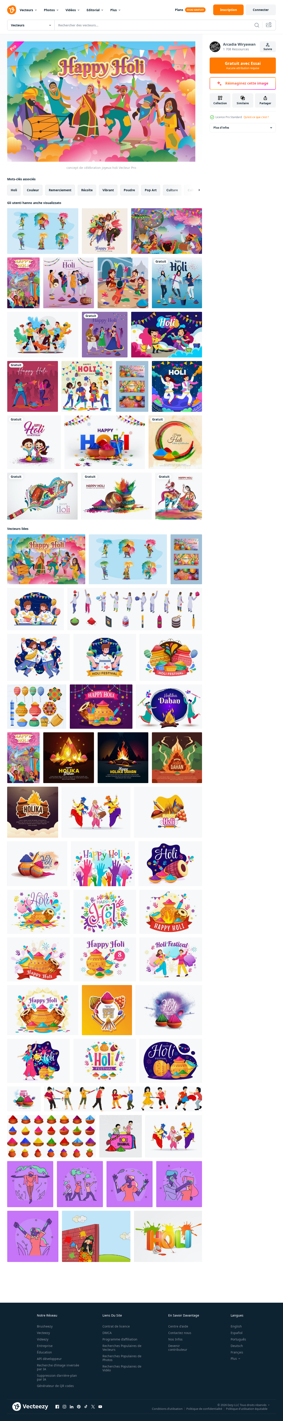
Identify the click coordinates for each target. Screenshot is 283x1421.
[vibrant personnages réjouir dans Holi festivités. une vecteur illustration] (129, 1184)
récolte (87, 190)
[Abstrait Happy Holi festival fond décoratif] (175, 442)
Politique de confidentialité (204, 1409)
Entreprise (45, 1346)
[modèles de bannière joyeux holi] (132, 386)
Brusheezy (45, 1326)
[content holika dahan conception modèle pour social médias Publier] (68, 757)
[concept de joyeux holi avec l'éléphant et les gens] (23, 282)
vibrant (108, 190)
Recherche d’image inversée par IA (58, 1367)
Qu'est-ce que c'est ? (256, 117)
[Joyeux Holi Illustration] (105, 231)
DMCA (107, 1333)
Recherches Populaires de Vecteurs (121, 1348)
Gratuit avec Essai (243, 65)
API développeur (49, 1359)
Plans (179, 10)
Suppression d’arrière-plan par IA (57, 1377)
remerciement (60, 190)
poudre (129, 190)
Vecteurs (26, 10)
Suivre (268, 49)
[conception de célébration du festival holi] (123, 282)
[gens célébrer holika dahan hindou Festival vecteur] (169, 706)
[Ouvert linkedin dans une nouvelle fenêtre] (71, 1406)
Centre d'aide (178, 1326)
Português (238, 1339)
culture (172, 190)
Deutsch (237, 1346)
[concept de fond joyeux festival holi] (166, 231)
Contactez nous (179, 1333)
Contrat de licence (116, 1326)
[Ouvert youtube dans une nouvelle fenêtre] (100, 1406)
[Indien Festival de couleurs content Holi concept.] (96, 1236)
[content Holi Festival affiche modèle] (123, 1098)
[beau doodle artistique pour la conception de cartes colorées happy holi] (42, 496)
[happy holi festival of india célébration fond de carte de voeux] (116, 496)
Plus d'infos (221, 128)
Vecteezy (43, 1333)
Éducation (44, 1352)
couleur (33, 190)
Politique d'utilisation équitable (246, 1409)
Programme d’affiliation (119, 1339)
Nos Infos (175, 1339)
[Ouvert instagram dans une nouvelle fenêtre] (64, 1406)
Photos (49, 10)
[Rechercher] (257, 25)
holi (14, 190)
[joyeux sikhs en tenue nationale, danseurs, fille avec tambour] (173, 1136)
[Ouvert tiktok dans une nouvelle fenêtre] (86, 1406)
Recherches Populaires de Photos (121, 1358)
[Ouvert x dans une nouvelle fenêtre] (93, 1406)
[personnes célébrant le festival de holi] (87, 386)
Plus (113, 10)
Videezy (42, 1339)
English (236, 1326)
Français (237, 1352)
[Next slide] (195, 190)
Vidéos (71, 10)
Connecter (261, 10)
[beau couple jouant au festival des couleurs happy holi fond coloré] (178, 496)
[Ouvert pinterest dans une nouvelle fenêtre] (79, 1406)
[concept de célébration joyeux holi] (46, 559)
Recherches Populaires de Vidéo (121, 1368)
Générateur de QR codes (55, 1386)
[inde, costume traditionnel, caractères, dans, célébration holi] (42, 231)
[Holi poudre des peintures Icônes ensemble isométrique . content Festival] (135, 609)
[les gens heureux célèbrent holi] (42, 334)
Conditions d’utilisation (167, 1409)
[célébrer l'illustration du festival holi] (166, 334)
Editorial (93, 10)
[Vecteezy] (11, 9)
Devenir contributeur (177, 1348)
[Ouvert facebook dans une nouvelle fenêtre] (57, 1406)
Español (237, 1333)
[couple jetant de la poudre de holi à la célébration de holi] (177, 386)
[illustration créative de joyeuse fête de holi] (34, 442)
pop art (151, 190)
